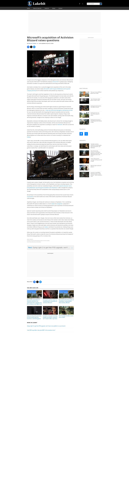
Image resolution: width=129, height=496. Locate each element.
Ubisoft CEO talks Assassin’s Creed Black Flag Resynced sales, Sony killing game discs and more (96, 153)
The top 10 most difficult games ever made (96, 92)
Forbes (28, 137)
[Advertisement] (64, 22)
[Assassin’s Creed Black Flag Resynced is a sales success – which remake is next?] (84, 174)
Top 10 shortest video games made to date (95, 99)
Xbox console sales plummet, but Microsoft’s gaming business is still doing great (34, 317)
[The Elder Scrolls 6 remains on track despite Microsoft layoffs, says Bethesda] (84, 146)
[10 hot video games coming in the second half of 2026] (84, 160)
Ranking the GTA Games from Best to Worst (96, 106)
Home (28, 8)
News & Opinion (37, 8)
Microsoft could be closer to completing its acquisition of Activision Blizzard (50, 301)
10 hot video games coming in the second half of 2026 (96, 160)
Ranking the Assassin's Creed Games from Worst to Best (96, 121)
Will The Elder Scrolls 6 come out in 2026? (66, 316)
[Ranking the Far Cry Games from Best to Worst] (84, 115)
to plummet (30, 196)
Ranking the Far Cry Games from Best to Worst (95, 114)
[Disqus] (50, 353)
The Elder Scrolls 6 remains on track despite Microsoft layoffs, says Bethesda (96, 145)
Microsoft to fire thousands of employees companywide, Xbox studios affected (66, 301)
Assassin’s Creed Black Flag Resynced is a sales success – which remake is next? (96, 174)
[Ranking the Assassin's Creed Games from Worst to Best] (84, 122)
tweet (53, 203)
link (38, 240)
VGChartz (60, 124)
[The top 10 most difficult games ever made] (84, 94)
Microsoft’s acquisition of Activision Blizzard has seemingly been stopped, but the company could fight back (34, 302)
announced (55, 81)
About (53, 8)
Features (47, 8)
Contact (60, 8)
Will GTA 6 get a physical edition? (96, 166)
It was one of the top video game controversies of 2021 (59, 110)
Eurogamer (59, 203)
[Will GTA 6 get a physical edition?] (84, 167)
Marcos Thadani (33, 43)
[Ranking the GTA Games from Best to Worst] (84, 108)
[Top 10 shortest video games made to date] (84, 101)
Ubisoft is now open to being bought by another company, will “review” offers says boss (50, 317)
